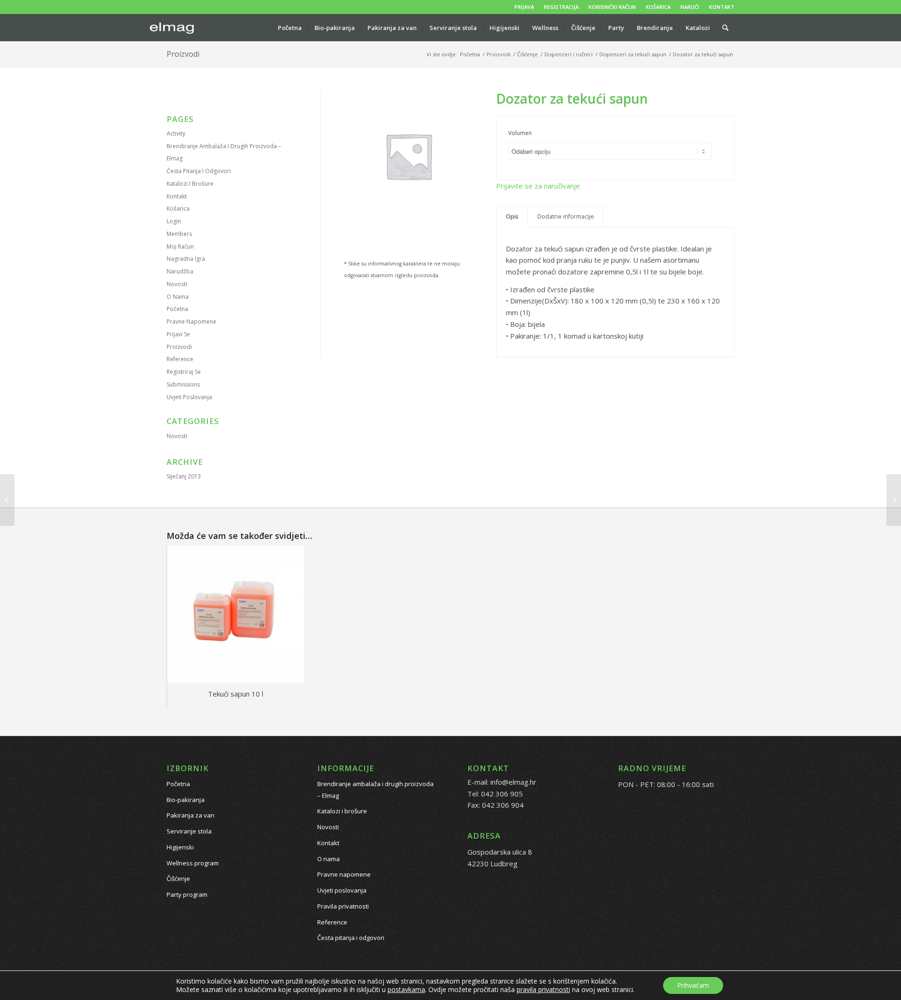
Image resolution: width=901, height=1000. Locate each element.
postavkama (406, 989)
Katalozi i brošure (190, 184)
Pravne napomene (191, 322)
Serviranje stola (189, 831)
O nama (178, 297)
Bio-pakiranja (186, 799)
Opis (512, 216)
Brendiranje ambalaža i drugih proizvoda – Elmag (375, 790)
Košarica (178, 208)
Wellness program (193, 863)
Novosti (177, 284)
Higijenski (180, 847)
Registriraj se (184, 372)
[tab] (512, 216)
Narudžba (180, 271)
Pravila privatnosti (343, 906)
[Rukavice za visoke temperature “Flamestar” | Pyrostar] (7, 500)
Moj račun (180, 246)
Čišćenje (178, 878)
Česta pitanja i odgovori (199, 171)
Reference (180, 359)
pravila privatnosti (543, 989)
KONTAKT (721, 6)
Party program (187, 894)
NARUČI (689, 6)
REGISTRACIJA (561, 6)
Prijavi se (178, 334)
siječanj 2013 (184, 476)
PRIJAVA (524, 6)
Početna (177, 309)
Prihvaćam (693, 985)
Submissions (183, 384)
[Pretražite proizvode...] (725, 28)
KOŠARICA (658, 6)
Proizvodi (183, 54)
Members (179, 234)
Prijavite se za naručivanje (538, 185)
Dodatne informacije (565, 216)
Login (174, 221)
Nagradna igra (186, 259)
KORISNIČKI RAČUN (612, 6)
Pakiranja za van (190, 815)
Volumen (520, 133)
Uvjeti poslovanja (189, 397)
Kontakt (177, 196)
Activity (176, 133)
